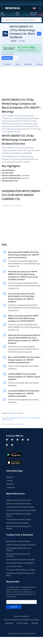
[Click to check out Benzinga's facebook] (7, 442)
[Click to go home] (12, 8)
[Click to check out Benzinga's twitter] (23, 442)
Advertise (10, 484)
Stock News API (23, 418)
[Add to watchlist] (39, 34)
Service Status (22, 623)
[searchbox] (23, 19)
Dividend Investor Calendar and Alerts (21, 510)
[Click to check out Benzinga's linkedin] (18, 442)
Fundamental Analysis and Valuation (20, 560)
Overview (7, 64)
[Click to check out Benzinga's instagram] (12, 442)
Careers (9, 481)
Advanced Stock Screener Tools (18, 500)
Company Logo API (7, 420)
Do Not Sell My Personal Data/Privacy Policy (21, 620)
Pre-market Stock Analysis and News (20, 570)
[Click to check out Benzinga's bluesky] (7, 447)
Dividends (10, 413)
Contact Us (10, 487)
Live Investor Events (14, 566)
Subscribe (14, 607)
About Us (10, 477)
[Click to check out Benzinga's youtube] (28, 442)
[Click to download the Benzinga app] (14, 454)
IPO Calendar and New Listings (18, 519)
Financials (28, 64)
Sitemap (34, 623)
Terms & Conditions (21, 616)
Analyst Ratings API (34, 418)
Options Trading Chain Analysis (18, 504)
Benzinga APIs (13, 418)
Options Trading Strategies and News (21, 545)
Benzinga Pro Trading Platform (18, 541)
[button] (34, 8)
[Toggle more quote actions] (16, 58)
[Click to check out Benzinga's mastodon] (12, 447)
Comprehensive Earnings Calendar (20, 507)
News (18, 64)
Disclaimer (9, 623)
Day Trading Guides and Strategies (20, 563)
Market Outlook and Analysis (17, 523)
